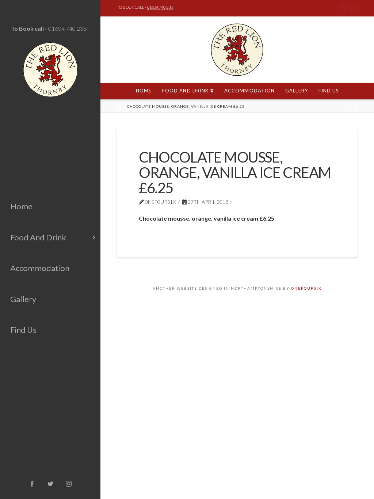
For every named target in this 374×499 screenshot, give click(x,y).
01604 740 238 (67, 28)
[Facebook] (343, 8)
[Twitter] (354, 8)
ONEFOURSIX (306, 288)
